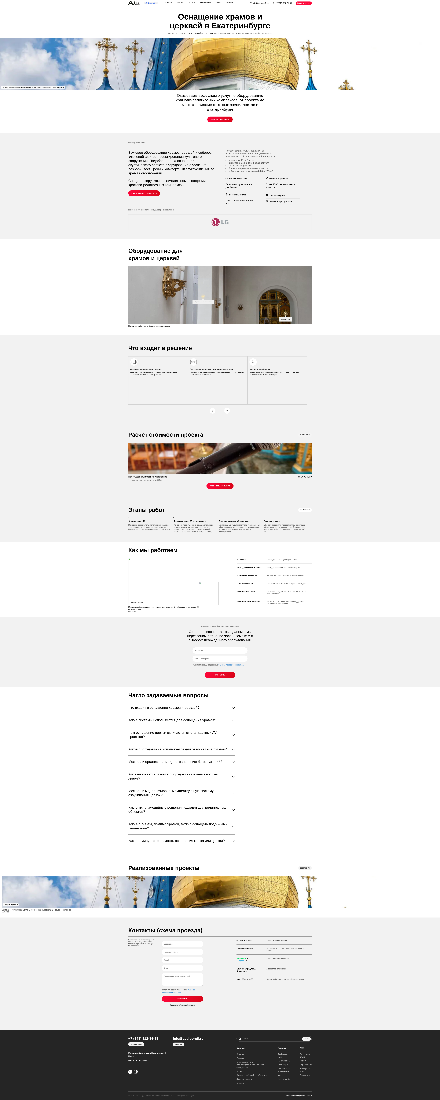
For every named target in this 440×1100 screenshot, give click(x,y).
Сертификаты (306, 1065)
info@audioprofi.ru (244, 948)
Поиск (306, 1039)
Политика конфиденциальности (298, 1096)
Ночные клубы (284, 1079)
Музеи (280, 1075)
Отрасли (240, 1054)
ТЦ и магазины (284, 1061)
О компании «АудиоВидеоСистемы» (251, 1075)
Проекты (240, 1071)
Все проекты (305, 434)
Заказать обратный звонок (182, 1005)
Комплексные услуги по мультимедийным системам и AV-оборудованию (250, 1064)
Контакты (240, 1083)
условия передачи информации (232, 665)
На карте (132, 1056)
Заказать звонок (303, 3)
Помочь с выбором (220, 119)
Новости (303, 1061)
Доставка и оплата (244, 1079)
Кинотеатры (283, 1065)
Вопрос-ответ (305, 1075)
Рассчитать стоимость (220, 486)
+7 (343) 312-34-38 (244, 940)
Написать (178, 1044)
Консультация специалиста (144, 193)
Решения (240, 1058)
